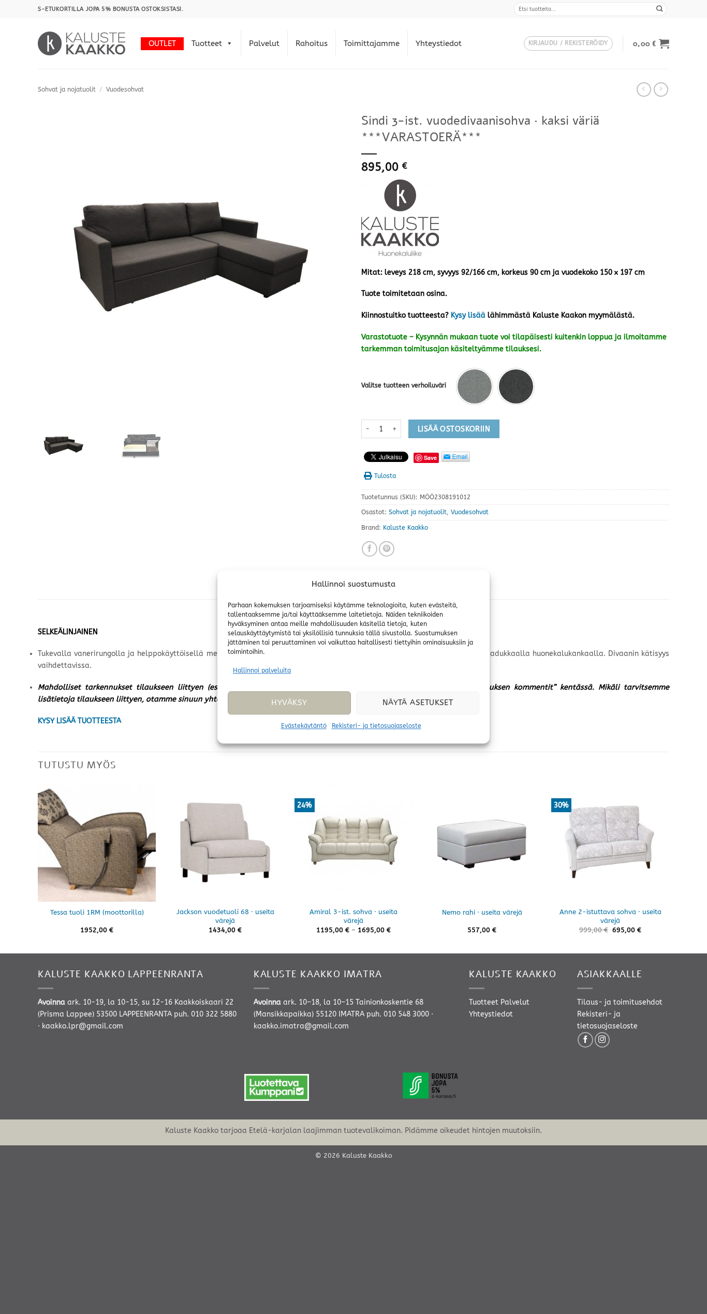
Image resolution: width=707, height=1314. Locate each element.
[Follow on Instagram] (602, 1040)
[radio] (474, 386)
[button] (568, 43)
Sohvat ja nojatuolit (67, 89)
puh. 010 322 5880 (205, 1014)
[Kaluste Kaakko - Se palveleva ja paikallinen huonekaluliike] (81, 43)
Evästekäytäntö (304, 725)
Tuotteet (207, 43)
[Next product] (644, 89)
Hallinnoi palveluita (262, 670)
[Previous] (38, 867)
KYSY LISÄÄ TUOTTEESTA (79, 720)
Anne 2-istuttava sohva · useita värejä (610, 916)
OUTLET (162, 43)
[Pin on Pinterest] (386, 549)
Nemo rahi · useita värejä (482, 912)
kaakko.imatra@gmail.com (301, 1026)
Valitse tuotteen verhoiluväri (403, 385)
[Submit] (660, 9)
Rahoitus (312, 43)
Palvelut (264, 43)
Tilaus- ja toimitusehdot (619, 1002)
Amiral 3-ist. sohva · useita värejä (353, 916)
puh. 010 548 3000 (397, 1014)
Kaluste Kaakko (405, 527)
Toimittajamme (372, 43)
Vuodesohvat (125, 89)
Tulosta (385, 476)
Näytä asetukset (417, 703)
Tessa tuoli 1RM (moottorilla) (97, 912)
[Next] (668, 867)
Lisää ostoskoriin (454, 429)
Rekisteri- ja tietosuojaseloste (376, 725)
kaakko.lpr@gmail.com (82, 1026)
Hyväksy (289, 703)
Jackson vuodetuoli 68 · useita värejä (225, 916)
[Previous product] (661, 89)
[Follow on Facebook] (585, 1040)
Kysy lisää (468, 315)
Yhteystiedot (439, 43)
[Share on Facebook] (369, 549)
